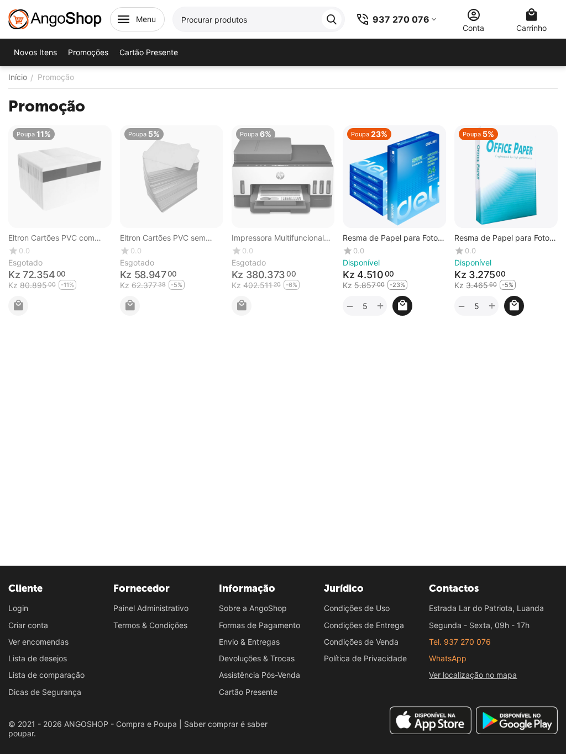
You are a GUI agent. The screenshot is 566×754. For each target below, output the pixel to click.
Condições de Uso (357, 608)
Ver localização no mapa (473, 674)
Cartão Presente (248, 692)
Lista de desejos (37, 658)
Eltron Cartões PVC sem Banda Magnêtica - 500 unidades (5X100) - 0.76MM (171, 238)
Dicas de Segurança (44, 692)
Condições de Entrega (364, 625)
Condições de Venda (361, 641)
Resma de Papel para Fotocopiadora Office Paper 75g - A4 (504, 238)
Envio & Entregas (249, 641)
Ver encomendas (38, 641)
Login (18, 608)
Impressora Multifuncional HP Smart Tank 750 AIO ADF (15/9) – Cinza (278, 238)
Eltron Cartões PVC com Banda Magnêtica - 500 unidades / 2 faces (59, 238)
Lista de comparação (46, 674)
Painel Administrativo (150, 608)
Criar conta (28, 625)
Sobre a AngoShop (253, 608)
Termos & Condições (150, 625)
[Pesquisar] (332, 19)
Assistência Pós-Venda (259, 674)
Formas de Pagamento (259, 625)
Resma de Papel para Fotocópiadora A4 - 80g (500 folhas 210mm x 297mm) (392, 238)
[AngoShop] (55, 18)
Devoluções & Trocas (257, 658)
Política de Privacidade (365, 658)
